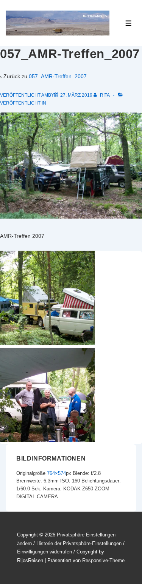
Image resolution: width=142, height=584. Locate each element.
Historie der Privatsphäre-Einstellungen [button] (79, 543)
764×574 (56, 473)
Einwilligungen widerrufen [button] (44, 552)
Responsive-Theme (103, 560)
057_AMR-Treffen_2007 (58, 76)
